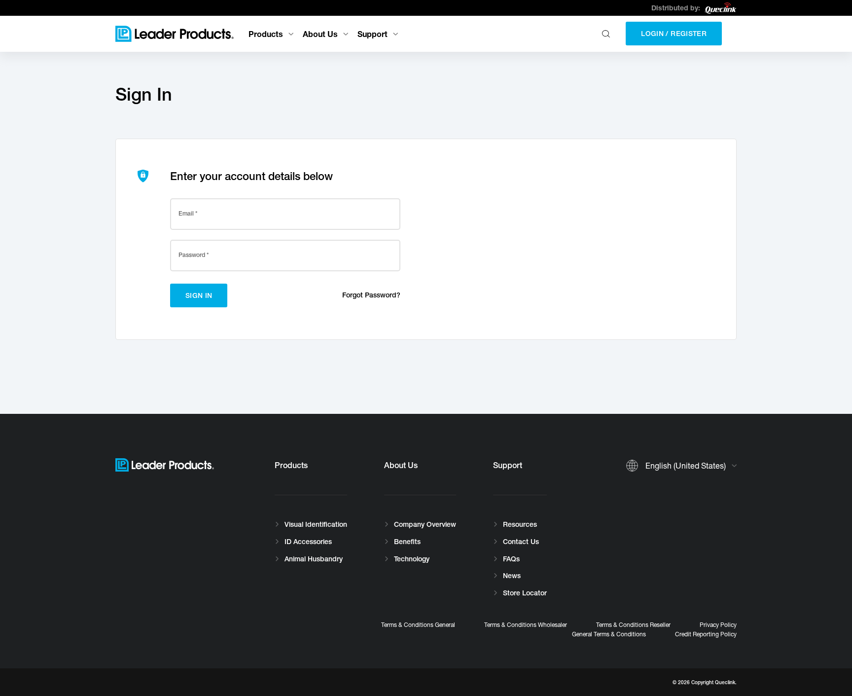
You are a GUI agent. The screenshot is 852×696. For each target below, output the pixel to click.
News (512, 576)
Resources (520, 524)
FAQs (511, 559)
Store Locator (525, 593)
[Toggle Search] (607, 34)
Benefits (407, 542)
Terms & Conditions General (418, 624)
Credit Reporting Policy (706, 634)
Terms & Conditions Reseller (633, 624)
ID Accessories (308, 542)
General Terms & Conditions (609, 634)
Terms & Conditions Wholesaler (525, 624)
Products (265, 33)
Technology (411, 559)
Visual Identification (315, 524)
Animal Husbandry (313, 559)
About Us (320, 33)
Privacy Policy (718, 624)
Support (372, 33)
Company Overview (425, 524)
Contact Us (521, 542)
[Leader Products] (174, 34)
